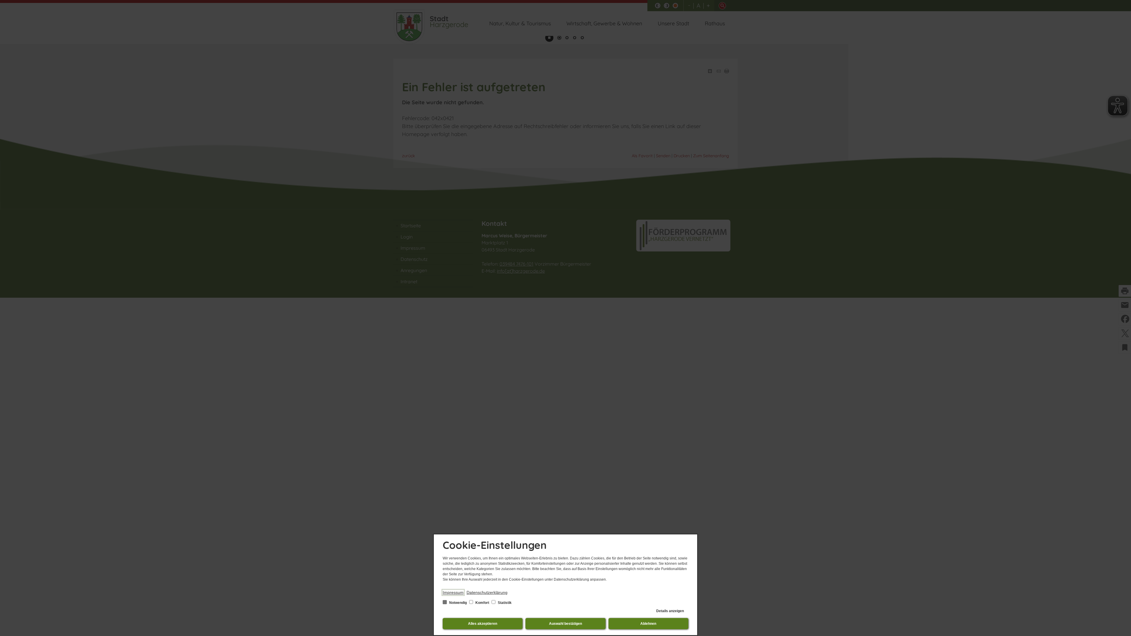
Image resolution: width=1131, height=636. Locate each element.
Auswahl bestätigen (565, 624)
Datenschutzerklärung (487, 592)
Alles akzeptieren (482, 624)
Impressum (453, 592)
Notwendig (458, 603)
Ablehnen (648, 624)
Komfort (482, 603)
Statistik (504, 603)
